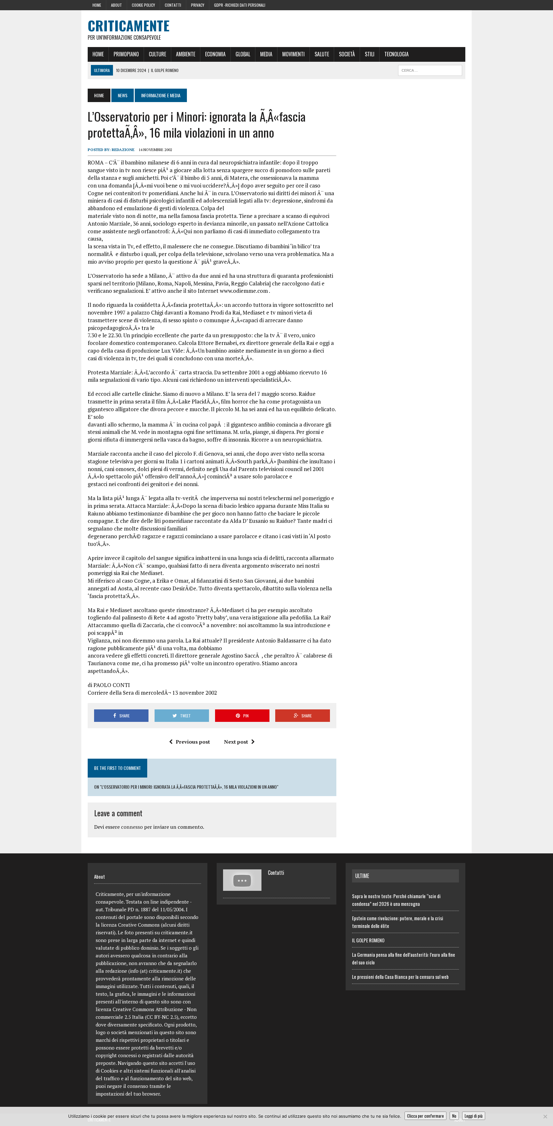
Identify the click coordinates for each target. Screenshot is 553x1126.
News (122, 95)
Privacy (197, 5)
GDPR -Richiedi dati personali (239, 5)
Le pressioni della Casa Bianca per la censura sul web (400, 976)
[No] (545, 1116)
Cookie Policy (143, 5)
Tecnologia (396, 54)
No (454, 1116)
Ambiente (185, 54)
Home (96, 5)
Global (243, 54)
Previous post (193, 741)
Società (347, 54)
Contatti (173, 5)
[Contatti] (242, 887)
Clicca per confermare (425, 1116)
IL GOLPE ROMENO (368, 940)
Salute (322, 54)
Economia (215, 54)
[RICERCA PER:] (430, 69)
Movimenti (293, 54)
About (116, 5)
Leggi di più (474, 1116)
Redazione (123, 149)
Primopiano (126, 54)
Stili (369, 54)
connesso (132, 826)
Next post (236, 741)
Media (266, 54)
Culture (157, 54)
